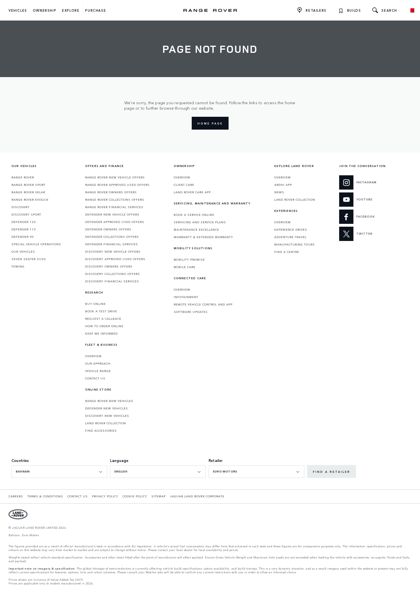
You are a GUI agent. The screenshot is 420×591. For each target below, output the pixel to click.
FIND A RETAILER (331, 472)
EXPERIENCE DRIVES (290, 230)
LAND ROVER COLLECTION (105, 423)
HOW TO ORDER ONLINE (104, 326)
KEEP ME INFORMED (101, 333)
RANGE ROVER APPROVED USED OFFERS (117, 185)
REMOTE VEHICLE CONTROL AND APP (203, 304)
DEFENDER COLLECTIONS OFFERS (112, 237)
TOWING (18, 266)
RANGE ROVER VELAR (28, 192)
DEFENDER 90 (22, 237)
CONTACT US (95, 378)
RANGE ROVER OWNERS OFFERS (111, 192)
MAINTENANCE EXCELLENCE (196, 230)
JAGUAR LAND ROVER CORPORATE (197, 496)
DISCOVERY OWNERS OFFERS (109, 266)
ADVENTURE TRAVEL (290, 237)
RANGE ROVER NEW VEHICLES (109, 401)
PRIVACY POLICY (105, 496)
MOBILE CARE (184, 267)
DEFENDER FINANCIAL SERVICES (111, 244)
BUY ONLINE (95, 304)
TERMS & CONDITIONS (45, 496)
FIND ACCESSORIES (101, 431)
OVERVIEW (93, 356)
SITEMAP (158, 496)
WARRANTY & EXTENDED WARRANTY (203, 237)
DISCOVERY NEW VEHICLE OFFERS (113, 252)
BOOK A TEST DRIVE (101, 311)
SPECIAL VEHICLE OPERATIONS (36, 244)
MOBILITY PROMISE (189, 260)
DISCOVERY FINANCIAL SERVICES (112, 281)
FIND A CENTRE (286, 252)
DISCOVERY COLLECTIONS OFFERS (112, 274)
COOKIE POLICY (135, 496)
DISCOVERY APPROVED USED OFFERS (115, 259)
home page (210, 123)
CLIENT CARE (184, 185)
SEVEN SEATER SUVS (28, 259)
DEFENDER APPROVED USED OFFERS (114, 222)
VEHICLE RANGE (98, 371)
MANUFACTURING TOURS (294, 244)
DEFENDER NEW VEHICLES (106, 408)
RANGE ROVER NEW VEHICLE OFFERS (115, 177)
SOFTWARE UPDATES (191, 312)
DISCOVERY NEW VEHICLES (107, 416)
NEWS (279, 192)
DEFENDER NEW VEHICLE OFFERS (112, 214)
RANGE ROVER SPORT (28, 185)
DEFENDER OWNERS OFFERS (108, 229)
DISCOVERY (20, 207)
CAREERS (16, 496)
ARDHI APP (283, 185)
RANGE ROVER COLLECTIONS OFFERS (114, 200)
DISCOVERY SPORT (26, 214)
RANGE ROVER (22, 177)
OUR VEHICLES (23, 252)
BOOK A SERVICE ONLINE (194, 215)
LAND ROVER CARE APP (192, 192)
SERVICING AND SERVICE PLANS (200, 222)
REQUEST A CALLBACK (103, 319)
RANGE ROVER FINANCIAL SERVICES (114, 207)
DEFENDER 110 (23, 229)
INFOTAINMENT (186, 297)
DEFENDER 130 (23, 222)
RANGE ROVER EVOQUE (30, 200)
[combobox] (59, 471)
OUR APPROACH (98, 363)
